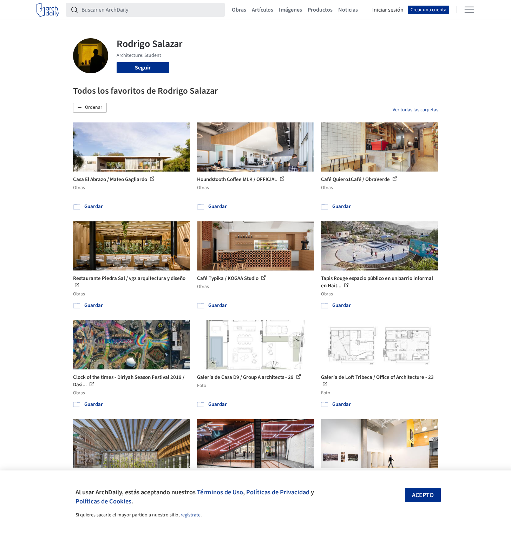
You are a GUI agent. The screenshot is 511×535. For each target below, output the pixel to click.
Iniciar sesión (388, 10)
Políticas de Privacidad (277, 492)
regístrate (191, 515)
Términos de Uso (220, 492)
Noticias (348, 10)
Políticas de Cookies (103, 501)
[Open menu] (469, 9)
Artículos (262, 10)
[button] (90, 108)
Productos (320, 10)
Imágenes (290, 10)
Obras (239, 10)
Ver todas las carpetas (415, 109)
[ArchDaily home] (48, 10)
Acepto (423, 495)
